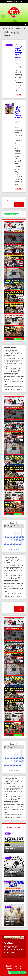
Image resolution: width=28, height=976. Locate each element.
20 (17, 540)
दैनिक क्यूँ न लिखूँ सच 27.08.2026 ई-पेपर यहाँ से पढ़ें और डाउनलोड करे (13, 353)
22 (23, 540)
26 (14, 543)
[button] (17, 972)
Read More (18, 94)
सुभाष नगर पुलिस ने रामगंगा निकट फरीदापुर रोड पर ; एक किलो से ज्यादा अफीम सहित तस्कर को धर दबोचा (13, 920)
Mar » (16, 549)
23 (5, 543)
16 (5, 540)
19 (14, 540)
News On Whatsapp (11, 214)
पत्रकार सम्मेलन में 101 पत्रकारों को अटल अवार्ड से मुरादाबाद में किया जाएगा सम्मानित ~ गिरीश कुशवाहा (13, 871)
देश (18, 44)
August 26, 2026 (9, 851)
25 (11, 543)
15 (23, 536)
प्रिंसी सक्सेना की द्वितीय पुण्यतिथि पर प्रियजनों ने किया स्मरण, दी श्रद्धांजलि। (18, 112)
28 (20, 543)
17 (8, 540)
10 (8, 536)
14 (20, 536)
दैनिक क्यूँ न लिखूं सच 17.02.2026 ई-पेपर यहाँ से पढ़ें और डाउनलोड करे (18, 52)
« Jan (11, 549)
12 (14, 536)
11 (11, 536)
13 (17, 536)
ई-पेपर (16, 44)
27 (17, 543)
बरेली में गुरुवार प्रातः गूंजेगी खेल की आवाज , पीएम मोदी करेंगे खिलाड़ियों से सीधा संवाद (13, 371)
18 (11, 540)
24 (8, 543)
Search (6, 200)
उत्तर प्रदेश (17, 104)
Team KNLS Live (19, 59)
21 (20, 540)
